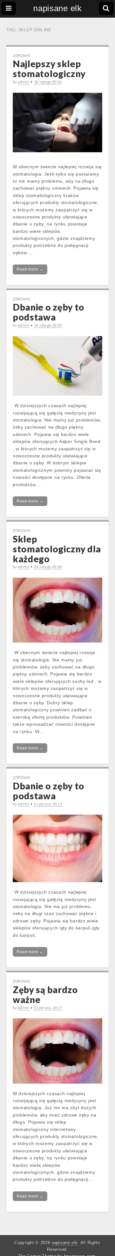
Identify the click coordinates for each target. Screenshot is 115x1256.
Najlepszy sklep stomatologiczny (49, 68)
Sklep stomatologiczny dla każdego (57, 548)
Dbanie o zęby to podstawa (48, 312)
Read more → (30, 269)
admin (24, 81)
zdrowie (22, 55)
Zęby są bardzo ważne (45, 994)
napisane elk (57, 8)
